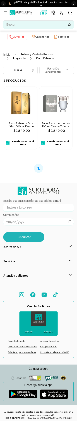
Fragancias (19, 58)
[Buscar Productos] (69, 25)
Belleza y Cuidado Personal (37, 54)
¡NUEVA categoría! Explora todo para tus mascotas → (41, 3)
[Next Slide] (73, 3)
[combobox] (38, 24)
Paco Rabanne (45, 58)
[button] (6, 13)
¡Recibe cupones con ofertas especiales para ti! (32, 200)
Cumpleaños (11, 215)
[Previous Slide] (3, 3)
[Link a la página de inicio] (7, 54)
